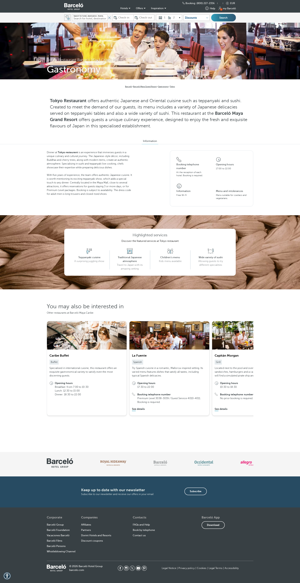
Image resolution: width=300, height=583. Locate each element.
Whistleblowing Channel (61, 551)
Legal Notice (169, 568)
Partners (86, 530)
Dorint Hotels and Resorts (96, 535)
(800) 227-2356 (206, 3)
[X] (132, 568)
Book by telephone (144, 530)
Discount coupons (92, 540)
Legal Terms (215, 568)
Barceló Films (54, 540)
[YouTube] (138, 568)
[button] (221, 3)
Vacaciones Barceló (58, 535)
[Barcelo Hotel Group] (56, 567)
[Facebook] (120, 568)
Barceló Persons (56, 546)
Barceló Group (55, 524)
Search (223, 17)
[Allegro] (246, 463)
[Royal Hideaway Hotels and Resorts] (113, 463)
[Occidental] (203, 463)
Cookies (201, 568)
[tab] (150, 141)
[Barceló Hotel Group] (73, 6)
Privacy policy (186, 568)
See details (138, 409)
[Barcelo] (160, 463)
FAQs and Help (141, 524)
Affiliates (86, 524)
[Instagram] (126, 568)
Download (213, 525)
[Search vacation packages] (67, 17)
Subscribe (195, 491)
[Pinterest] (144, 568)
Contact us (139, 535)
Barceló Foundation (58, 530)
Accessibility (232, 568)
